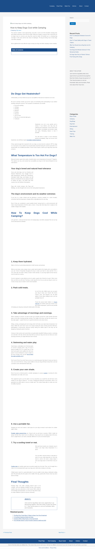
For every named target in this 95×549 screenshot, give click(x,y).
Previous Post (7, 532)
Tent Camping (52, 541)
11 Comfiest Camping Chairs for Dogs (23, 517)
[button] (74, 6)
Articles (74, 6)
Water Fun (67, 6)
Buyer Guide (73, 116)
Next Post (62, 532)
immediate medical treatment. (34, 140)
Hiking (71, 129)
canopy (45, 373)
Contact (87, 6)
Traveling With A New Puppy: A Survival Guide (26, 518)
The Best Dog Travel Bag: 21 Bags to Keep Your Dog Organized (30, 515)
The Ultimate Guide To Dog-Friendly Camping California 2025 (30, 520)
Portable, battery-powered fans (18, 433)
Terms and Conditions (44, 547)
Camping (52, 6)
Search (71, 17)
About (80, 6)
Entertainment (73, 126)
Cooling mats (14, 466)
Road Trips (59, 6)
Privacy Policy (53, 547)
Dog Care (72, 124)
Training (72, 134)
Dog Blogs (72, 121)
